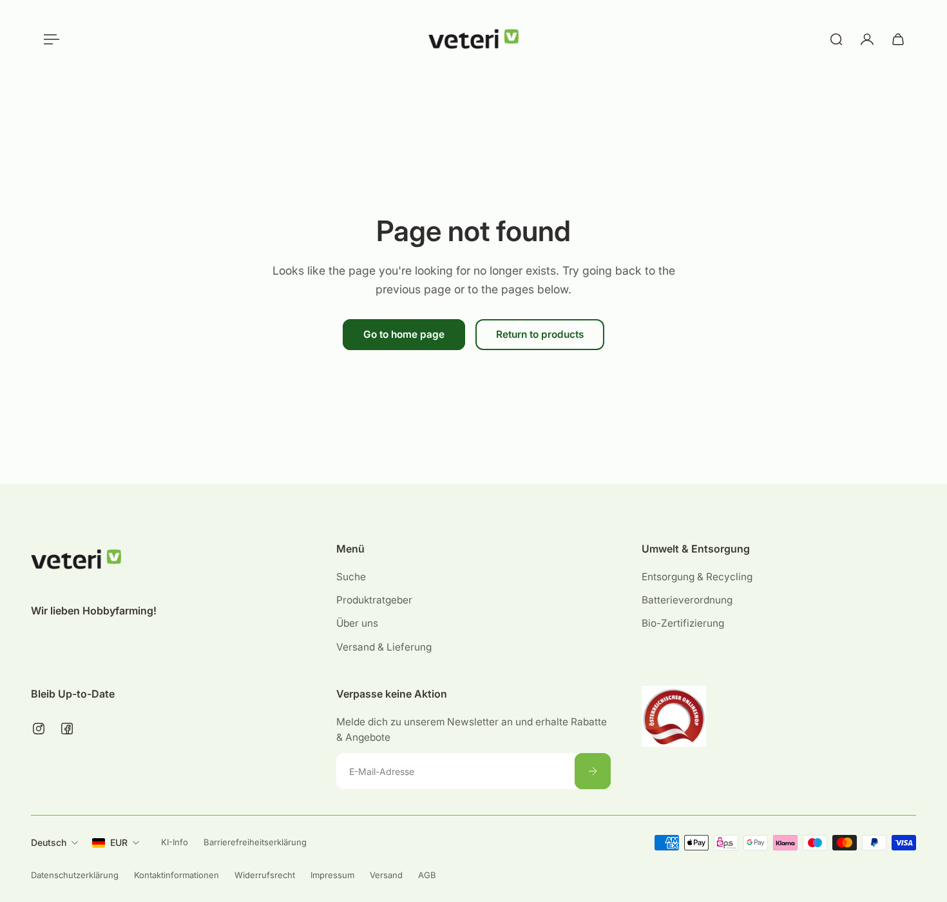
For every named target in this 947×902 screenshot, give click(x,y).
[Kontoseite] (867, 39)
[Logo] (473, 39)
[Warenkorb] (898, 39)
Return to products (540, 334)
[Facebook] (67, 728)
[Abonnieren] (593, 771)
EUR (119, 842)
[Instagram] (38, 728)
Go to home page (404, 334)
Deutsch (48, 842)
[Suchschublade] (836, 39)
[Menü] (49, 39)
